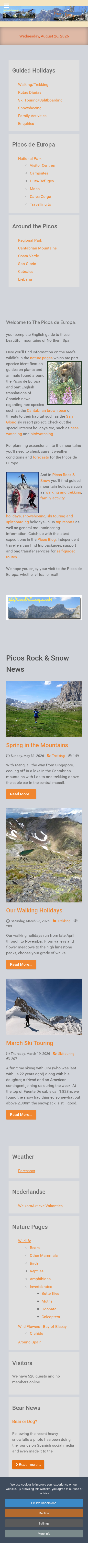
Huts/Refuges (42, 181)
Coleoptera (51, 1316)
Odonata (49, 1309)
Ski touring (66, 1054)
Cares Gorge (40, 196)
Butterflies (50, 1293)
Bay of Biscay (55, 1326)
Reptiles (37, 1271)
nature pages (41, 358)
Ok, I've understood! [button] (44, 1503)
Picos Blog (46, 539)
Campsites (39, 173)
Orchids (36, 1333)
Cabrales (25, 271)
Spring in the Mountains (37, 745)
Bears (35, 1247)
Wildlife (24, 1241)
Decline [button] (44, 1513)
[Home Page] (44, 13)
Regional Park (30, 240)
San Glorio (27, 263)
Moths (47, 1301)
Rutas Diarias (29, 92)
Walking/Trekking (33, 84)
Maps (35, 188)
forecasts (41, 457)
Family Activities (32, 115)
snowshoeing (33, 516)
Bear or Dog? (24, 1421)
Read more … (29, 1464)
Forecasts (26, 1170)
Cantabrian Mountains (37, 248)
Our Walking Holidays (34, 910)
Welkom (25, 1205)
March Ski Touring (29, 1043)
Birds (34, 1263)
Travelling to (40, 204)
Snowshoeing (30, 108)
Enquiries (26, 123)
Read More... (21, 794)
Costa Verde (28, 256)
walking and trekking (63, 492)
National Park (30, 158)
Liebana (25, 279)
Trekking (59, 756)
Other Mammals (44, 1255)
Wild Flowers (29, 1326)
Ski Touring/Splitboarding (40, 100)
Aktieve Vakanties (47, 1205)
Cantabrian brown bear (46, 410)
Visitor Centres (42, 165)
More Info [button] (44, 1533)
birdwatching (42, 434)
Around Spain (30, 1342)
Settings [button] (44, 1523)
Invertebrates (41, 1286)
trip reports (65, 522)
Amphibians (40, 1279)
